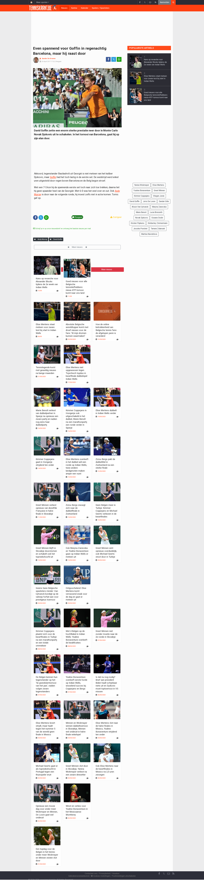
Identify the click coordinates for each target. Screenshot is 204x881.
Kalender (84, 8)
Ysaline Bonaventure (142, 190)
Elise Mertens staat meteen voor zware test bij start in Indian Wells (155, 78)
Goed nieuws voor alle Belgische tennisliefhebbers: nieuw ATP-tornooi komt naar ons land (76, 287)
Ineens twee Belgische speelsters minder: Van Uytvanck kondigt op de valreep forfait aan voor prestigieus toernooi (47, 594)
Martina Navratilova (149, 234)
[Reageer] (57, 291)
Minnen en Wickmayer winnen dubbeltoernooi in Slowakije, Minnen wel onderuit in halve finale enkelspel (77, 729)
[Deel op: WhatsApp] (119, 59)
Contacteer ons (91, 873)
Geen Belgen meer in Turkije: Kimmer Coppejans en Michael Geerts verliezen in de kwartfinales (106, 511)
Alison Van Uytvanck (140, 207)
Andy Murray (42, 239)
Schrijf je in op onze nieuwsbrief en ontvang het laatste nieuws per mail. (63, 228)
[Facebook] (139, 2)
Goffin (53, 177)
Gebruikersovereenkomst (78, 876)
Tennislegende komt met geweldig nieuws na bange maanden (46, 370)
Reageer (58, 61)
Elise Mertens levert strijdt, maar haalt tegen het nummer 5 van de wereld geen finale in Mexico (45, 729)
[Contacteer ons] (150, 2)
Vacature (115, 873)
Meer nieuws (77, 247)
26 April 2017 (46, 61)
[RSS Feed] (155, 2)
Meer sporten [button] (41, 2)
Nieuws (64, 8)
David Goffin (57, 239)
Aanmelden (164, 2)
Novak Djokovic (141, 218)
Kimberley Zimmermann (157, 223)
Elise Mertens (158, 185)
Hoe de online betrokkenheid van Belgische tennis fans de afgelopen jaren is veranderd (106, 330)
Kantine (74, 8)
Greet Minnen (159, 190)
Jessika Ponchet (140, 228)
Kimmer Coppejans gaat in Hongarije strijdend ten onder (45, 462)
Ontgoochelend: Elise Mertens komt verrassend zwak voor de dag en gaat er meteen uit (76, 594)
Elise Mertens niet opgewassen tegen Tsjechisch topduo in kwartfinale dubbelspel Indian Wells (76, 373)
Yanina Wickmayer (141, 185)
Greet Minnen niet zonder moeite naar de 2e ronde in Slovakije (106, 634)
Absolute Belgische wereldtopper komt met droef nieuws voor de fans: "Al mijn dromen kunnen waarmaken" (77, 330)
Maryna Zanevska (159, 207)
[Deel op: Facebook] (108, 59)
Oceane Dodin (157, 218)
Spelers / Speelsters (100, 8)
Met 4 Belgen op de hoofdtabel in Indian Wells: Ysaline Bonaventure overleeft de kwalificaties (76, 637)
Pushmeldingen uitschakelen (124, 876)
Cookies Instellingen (101, 876)
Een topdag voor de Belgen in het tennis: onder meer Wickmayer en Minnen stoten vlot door (47, 855)
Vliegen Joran (158, 196)
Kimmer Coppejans (141, 196)
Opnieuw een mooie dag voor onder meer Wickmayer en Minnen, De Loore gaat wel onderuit (47, 812)
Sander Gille (164, 201)
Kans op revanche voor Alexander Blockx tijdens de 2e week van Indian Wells (155, 62)
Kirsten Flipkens (137, 223)
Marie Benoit (141, 212)
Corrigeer (117, 217)
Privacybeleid (104, 873)
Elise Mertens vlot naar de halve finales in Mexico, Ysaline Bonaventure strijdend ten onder (107, 729)
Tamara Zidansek (158, 228)
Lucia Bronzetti (156, 212)
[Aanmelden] (35, 239)
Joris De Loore (149, 201)
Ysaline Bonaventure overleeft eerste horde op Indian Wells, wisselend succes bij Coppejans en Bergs (76, 683)
